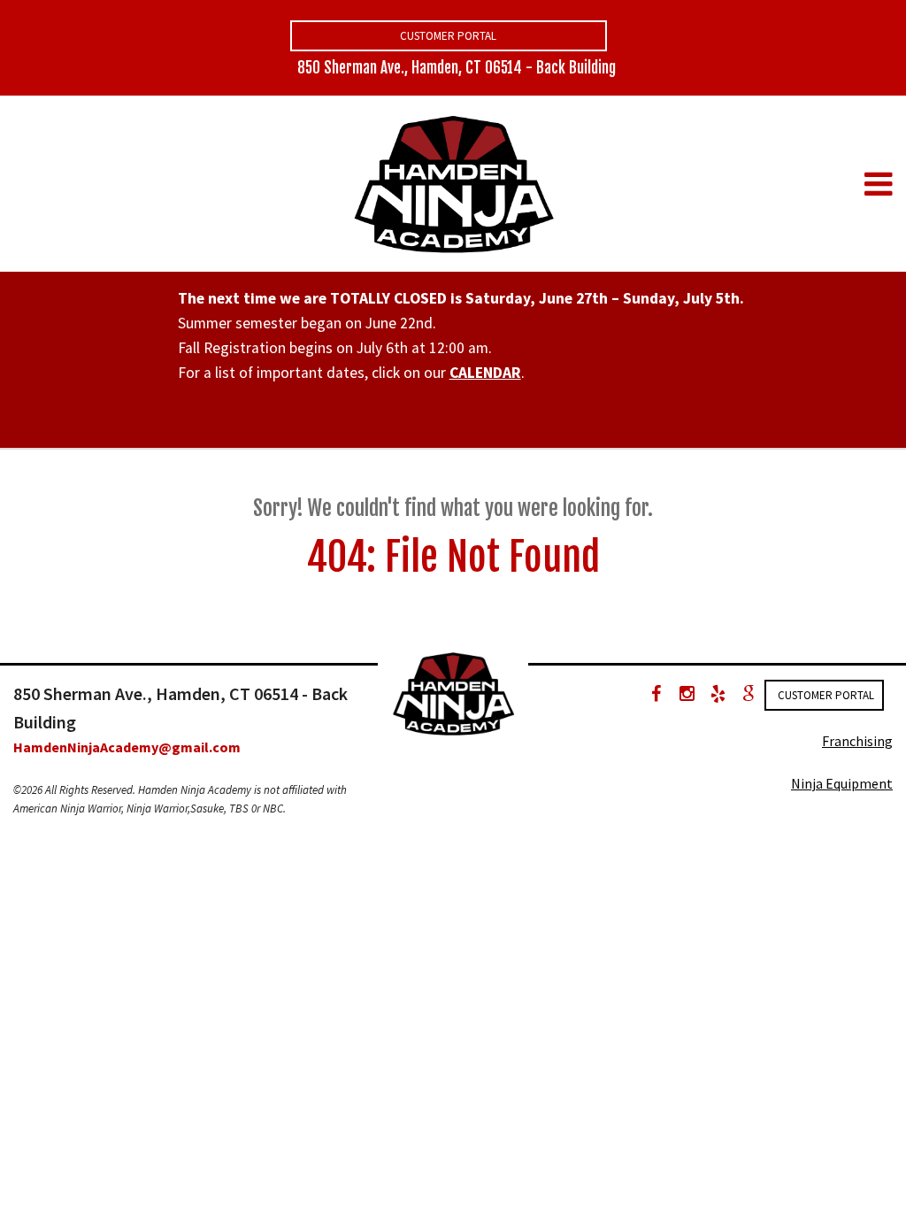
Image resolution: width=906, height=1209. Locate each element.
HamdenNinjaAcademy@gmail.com (127, 747)
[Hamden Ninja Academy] (453, 182)
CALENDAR (485, 372)
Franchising (857, 741)
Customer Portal (448, 35)
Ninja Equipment (842, 783)
